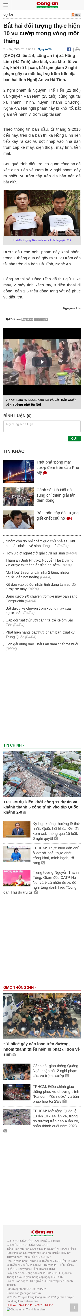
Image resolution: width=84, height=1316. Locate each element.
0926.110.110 (26, 1305)
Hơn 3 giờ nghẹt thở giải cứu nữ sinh (35, 553)
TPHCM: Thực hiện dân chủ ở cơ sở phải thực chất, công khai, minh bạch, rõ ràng (56, 855)
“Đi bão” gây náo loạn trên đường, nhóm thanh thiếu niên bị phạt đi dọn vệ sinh (41, 1049)
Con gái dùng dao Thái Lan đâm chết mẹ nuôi (42, 644)
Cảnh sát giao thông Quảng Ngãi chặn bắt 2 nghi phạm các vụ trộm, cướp (55, 1071)
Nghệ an (27, 319)
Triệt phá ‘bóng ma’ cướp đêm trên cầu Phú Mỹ (58, 467)
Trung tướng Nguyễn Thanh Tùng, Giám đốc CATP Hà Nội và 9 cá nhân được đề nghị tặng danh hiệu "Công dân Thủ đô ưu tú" (41, 882)
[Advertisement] (42, 699)
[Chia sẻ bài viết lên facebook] (69, 49)
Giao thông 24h (19, 987)
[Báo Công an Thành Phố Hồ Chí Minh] (47, 4)
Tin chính (13, 745)
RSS (77, 14)
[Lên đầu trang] (74, 1307)
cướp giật (41, 319)
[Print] (77, 49)
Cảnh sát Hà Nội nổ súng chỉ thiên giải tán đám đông (56, 495)
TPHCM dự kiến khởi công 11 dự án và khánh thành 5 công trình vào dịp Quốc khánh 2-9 (40, 807)
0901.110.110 (45, 1305)
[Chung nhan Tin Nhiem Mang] (26, 1309)
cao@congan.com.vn (28, 1293)
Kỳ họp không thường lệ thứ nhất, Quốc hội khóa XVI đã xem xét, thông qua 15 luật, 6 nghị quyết (56, 831)
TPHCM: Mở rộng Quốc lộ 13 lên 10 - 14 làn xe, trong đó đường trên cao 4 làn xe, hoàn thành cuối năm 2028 (56, 1118)
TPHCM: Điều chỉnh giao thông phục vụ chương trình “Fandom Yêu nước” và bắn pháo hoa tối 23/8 (56, 1094)
